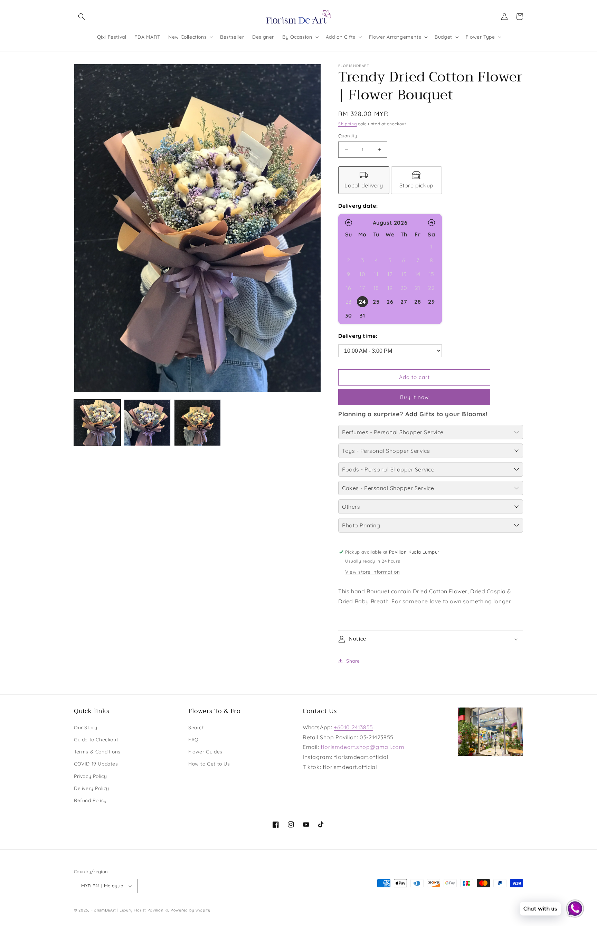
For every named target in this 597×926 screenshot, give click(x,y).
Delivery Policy (91, 788)
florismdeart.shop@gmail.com (362, 746)
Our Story (85, 727)
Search (196, 727)
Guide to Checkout (96, 740)
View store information (372, 572)
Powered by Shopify (190, 910)
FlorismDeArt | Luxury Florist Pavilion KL (130, 910)
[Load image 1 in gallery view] (97, 422)
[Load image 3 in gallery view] (197, 422)
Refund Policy (90, 800)
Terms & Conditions (97, 752)
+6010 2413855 (353, 727)
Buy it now (414, 397)
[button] (81, 16)
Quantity (347, 135)
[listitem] (363, 180)
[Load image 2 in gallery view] (147, 422)
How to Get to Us (209, 764)
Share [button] (353, 661)
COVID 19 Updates (96, 764)
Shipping (347, 123)
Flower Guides (205, 752)
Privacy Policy (90, 776)
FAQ (193, 740)
